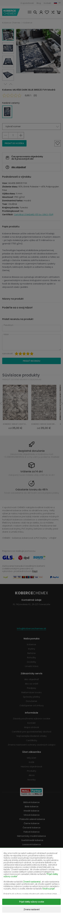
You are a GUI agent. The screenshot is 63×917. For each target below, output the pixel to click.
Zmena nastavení (32, 909)
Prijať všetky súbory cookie (31, 902)
